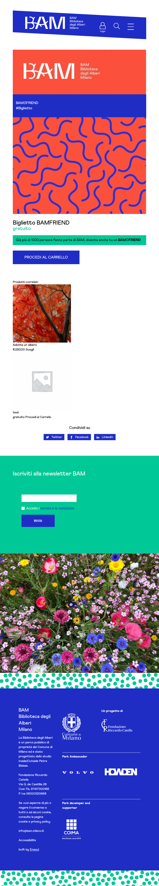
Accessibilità (27, 840)
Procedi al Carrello (46, 257)
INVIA (38, 520)
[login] (103, 25)
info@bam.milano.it (31, 830)
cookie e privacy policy (34, 821)
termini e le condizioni (57, 508)
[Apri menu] (131, 27)
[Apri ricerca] (117, 26)
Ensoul (34, 849)
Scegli (30, 349)
